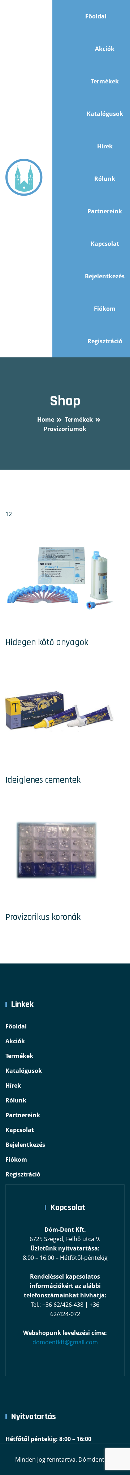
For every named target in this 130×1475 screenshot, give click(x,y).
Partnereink (104, 211)
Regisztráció (104, 341)
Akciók (104, 49)
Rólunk (104, 179)
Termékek (105, 81)
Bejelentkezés (105, 276)
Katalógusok (105, 114)
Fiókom (105, 309)
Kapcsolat (105, 244)
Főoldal (96, 16)
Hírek (105, 146)
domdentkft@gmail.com (65, 1342)
